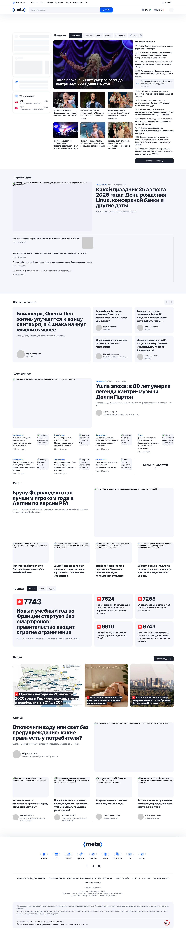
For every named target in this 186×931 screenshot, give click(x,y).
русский (168, 2)
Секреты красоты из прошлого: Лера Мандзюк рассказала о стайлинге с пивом (91, 114)
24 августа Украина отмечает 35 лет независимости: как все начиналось (154, 608)
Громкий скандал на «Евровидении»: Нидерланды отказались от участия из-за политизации (65, 145)
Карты (68, 2)
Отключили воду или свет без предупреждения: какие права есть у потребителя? (51, 732)
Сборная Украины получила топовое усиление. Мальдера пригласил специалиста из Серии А (154, 570)
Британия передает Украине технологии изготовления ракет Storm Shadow (46, 238)
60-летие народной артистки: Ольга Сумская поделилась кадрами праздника (119, 114)
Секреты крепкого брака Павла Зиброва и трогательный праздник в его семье (119, 145)
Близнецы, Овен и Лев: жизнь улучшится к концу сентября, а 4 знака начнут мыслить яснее (51, 321)
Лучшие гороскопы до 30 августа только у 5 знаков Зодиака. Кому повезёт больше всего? (152, 345)
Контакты (107, 878)
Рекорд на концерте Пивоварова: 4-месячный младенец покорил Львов (64, 112)
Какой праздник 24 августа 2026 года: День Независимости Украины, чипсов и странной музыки (113, 609)
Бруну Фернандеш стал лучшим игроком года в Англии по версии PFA (43, 498)
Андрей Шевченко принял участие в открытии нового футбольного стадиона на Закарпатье (70, 570)
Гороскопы (59, 2)
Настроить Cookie (161, 878)
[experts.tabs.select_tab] (166, 302)
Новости (34, 2)
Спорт (98, 35)
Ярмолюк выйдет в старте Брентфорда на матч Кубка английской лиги (28, 569)
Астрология (120, 35)
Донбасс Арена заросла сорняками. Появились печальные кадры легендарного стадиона (110, 570)
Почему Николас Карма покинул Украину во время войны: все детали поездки (92, 143)
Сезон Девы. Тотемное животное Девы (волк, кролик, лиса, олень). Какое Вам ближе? (112, 316)
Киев (135, 35)
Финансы (93, 858)
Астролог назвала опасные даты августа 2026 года (111, 802)
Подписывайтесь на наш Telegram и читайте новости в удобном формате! (157, 83)
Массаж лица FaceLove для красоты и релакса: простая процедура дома (106, 685)
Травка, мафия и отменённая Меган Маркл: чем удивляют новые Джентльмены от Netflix (52, 262)
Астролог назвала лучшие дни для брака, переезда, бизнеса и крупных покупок (155, 803)
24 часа (32, 589)
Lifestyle (88, 35)
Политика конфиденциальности (32, 878)
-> (155, 466)
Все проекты (21, 2)
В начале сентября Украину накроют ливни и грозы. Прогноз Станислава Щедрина (152, 685)
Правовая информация (90, 878)
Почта (42, 2)
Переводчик (78, 2)
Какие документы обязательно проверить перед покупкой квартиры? (30, 803)
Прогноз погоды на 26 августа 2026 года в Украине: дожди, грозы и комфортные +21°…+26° (47, 685)
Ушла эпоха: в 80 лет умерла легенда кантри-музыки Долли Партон (133, 391)
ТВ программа (26, 96)
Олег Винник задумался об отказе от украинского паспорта (106, 464)
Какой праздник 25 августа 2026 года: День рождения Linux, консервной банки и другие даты (131, 197)
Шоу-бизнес (75, 35)
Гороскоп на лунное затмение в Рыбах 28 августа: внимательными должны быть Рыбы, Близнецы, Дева (152, 316)
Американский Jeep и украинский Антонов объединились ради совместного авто (49, 253)
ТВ (86, 2)
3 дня (41, 589)
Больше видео (162, 659)
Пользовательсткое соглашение (63, 878)
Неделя (51, 589)
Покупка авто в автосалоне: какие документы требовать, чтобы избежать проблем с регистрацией (71, 805)
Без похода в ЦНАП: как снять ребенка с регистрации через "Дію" (42, 271)
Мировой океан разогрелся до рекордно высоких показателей (111, 343)
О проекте (146, 878)
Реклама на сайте (122, 878)
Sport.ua (136, 878)
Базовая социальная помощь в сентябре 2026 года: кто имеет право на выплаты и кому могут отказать (154, 636)
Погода (50, 2)
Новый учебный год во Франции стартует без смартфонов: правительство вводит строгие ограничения (46, 621)
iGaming (142, 858)
